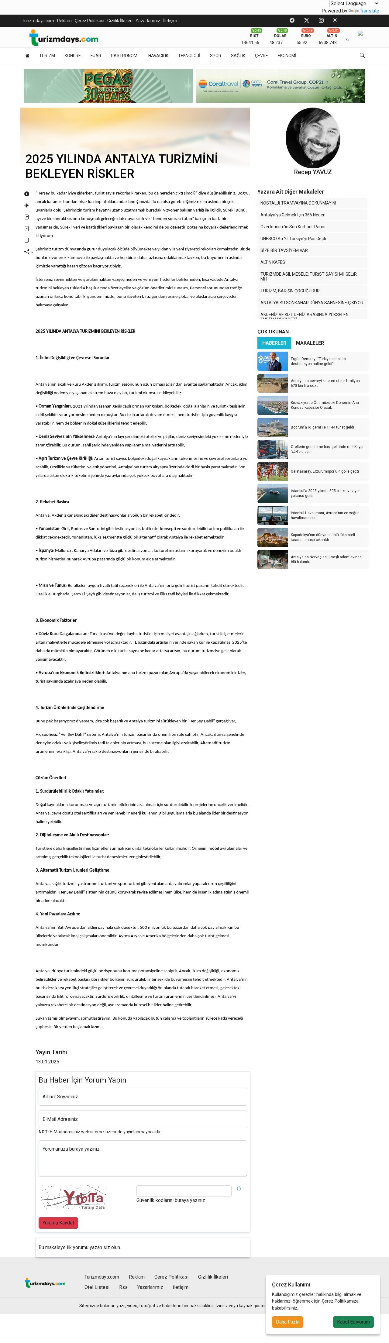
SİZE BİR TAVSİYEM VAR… (285, 250)
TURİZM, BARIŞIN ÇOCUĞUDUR (290, 290)
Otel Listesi (96, 1287)
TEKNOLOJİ (189, 55)
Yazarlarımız (148, 20)
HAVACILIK (158, 55)
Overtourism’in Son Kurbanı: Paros (292, 226)
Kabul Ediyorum (353, 1322)
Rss (123, 1287)
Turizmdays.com (38, 20)
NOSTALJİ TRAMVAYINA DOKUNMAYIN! (298, 203)
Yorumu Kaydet (58, 1223)
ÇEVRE (261, 55)
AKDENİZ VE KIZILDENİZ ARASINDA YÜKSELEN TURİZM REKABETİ (304, 317)
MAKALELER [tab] (310, 343)
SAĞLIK (238, 55)
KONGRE (73, 55)
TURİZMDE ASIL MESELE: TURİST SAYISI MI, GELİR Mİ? (308, 276)
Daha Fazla (287, 1322)
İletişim (170, 20)
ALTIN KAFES (272, 262)
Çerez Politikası (89, 20)
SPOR (215, 55)
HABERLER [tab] (274, 343)
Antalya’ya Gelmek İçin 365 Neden (292, 214)
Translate (369, 11)
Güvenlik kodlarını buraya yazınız (170, 1200)
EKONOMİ (287, 55)
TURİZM (47, 55)
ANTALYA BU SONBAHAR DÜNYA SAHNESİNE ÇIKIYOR (311, 302)
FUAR (96, 55)
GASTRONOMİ (125, 55)
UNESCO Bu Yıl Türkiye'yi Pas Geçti (293, 238)
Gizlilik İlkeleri (120, 20)
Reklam (64, 20)
